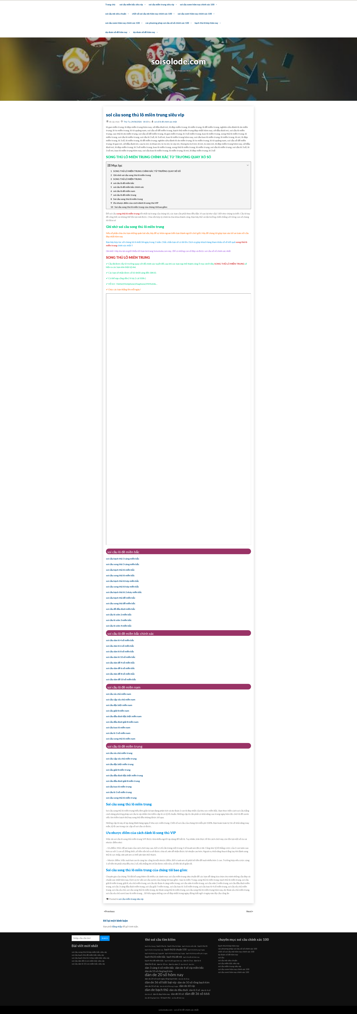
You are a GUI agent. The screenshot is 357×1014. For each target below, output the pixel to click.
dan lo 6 (197, 960)
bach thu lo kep (174, 946)
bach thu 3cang (150, 946)
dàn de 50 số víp (152, 986)
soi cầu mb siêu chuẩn (115, 13)
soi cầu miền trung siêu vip (161, 4)
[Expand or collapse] (247, 165)
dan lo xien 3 (174, 964)
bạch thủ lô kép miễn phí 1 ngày (196, 953)
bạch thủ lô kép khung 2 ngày (175, 953)
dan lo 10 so (162, 964)
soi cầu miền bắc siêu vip (131, 4)
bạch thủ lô (203, 946)
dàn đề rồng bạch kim (152, 998)
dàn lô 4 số (205, 990)
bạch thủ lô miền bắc (155, 956)
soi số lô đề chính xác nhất (165, 121)
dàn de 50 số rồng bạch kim (193, 982)
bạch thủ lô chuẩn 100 (175, 949)
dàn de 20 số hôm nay (164, 974)
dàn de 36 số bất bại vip (160, 982)
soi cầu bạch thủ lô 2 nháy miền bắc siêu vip (90, 958)
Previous (110, 911)
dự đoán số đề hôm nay (116, 32)
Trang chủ (110, 4)
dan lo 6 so (150, 964)
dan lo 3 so (188, 960)
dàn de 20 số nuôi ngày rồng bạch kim (161, 979)
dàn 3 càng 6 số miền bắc (159, 967)
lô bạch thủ (166, 998)
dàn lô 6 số (148, 994)
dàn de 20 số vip (183, 979)
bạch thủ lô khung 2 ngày (196, 950)
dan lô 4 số (184, 964)
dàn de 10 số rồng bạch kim (159, 971)
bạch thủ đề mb (174, 956)
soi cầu (221, 957)
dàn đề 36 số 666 (197, 993)
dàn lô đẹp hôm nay (161, 994)
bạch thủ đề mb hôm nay (191, 957)
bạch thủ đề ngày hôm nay (173, 961)
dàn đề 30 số (177, 993)
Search (105, 938)
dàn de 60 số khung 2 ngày (169, 986)
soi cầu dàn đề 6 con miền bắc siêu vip (88, 961)
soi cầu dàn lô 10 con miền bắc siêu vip (88, 964)
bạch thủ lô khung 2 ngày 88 (154, 953)
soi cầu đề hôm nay (178, 998)
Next (249, 911)
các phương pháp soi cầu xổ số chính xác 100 (167, 23)
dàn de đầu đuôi (178, 989)
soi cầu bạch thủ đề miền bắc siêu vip (88, 955)
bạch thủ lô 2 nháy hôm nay (154, 950)
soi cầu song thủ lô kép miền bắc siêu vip (89, 952)
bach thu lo (161, 946)
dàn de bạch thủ (156, 989)
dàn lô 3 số (194, 990)
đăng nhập (117, 926)
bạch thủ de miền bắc (189, 946)
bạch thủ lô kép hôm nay (206, 23)
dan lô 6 (191, 964)
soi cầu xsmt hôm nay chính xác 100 (195, 13)
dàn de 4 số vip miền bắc (189, 967)
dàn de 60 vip (187, 985)
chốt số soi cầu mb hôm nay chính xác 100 (152, 13)
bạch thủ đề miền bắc (154, 960)
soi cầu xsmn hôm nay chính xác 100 (197, 4)
